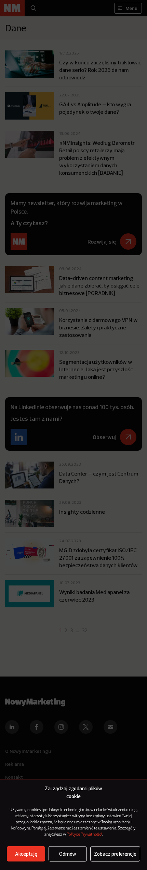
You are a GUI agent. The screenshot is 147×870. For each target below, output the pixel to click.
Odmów (67, 854)
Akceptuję (26, 854)
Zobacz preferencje (115, 854)
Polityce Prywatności (84, 834)
